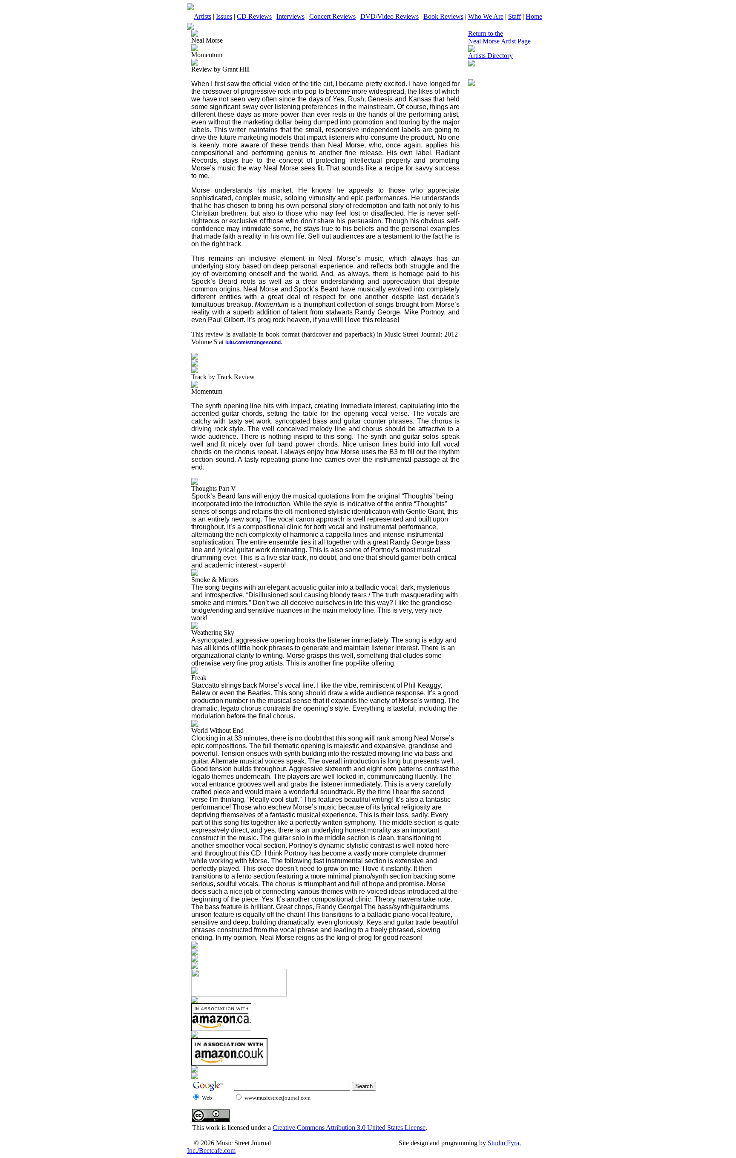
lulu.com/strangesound (253, 343)
